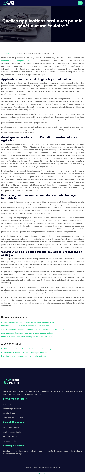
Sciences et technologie (11, 53)
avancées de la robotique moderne (16, 60)
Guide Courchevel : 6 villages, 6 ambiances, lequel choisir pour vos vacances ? (32, 329)
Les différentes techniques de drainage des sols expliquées (25, 326)
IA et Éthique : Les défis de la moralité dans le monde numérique (27, 349)
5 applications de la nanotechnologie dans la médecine (23, 356)
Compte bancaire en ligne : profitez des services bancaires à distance (29, 322)
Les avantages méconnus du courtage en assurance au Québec (27, 333)
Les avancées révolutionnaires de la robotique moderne (24, 352)
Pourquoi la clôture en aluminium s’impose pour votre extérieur (26, 337)
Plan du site (42, 473)
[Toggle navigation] (80, 3)
